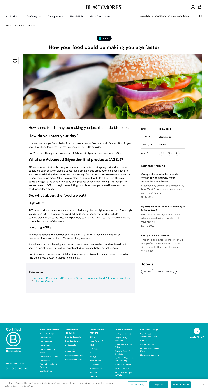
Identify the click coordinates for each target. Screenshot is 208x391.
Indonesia (94, 349)
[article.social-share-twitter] (169, 153)
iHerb (92, 345)
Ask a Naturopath (147, 344)
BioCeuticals (70, 345)
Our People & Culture (49, 356)
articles (31, 25)
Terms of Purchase (123, 364)
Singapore (94, 364)
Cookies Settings (137, 384)
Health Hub (76, 16)
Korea (92, 353)
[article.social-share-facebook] (161, 153)
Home (8, 25)
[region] (104, 385)
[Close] (203, 384)
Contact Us (145, 340)
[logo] (104, 7)
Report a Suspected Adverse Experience (148, 335)
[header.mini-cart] (200, 7)
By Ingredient (55, 16)
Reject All (159, 384)
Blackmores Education (74, 359)
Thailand (93, 372)
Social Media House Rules (123, 345)
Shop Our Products (73, 337)
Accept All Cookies (181, 384)
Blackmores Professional (70, 350)
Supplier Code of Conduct (122, 352)
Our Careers (45, 360)
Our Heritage (45, 338)
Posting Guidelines (123, 334)
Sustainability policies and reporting (124, 359)
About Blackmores (99, 16)
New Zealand (95, 361)
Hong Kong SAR (96, 341)
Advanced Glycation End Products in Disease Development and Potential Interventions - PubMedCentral (82, 280)
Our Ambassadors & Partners (48, 365)
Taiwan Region (96, 368)
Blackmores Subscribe (149, 355)
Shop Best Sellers (72, 341)
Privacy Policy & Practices (122, 339)
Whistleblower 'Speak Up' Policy (124, 373)
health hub (19, 25)
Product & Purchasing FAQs (149, 349)
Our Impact (45, 345)
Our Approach (46, 342)
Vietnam (93, 376)
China (92, 337)
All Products (13, 16)
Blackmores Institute (74, 355)
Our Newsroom (46, 371)
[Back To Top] (197, 331)
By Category (34, 16)
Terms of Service (122, 368)
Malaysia (94, 357)
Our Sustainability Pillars (47, 351)
